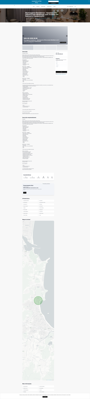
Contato (54, 6)
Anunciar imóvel (49, 6)
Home (34, 6)
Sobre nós (37, 6)
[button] (23, 36)
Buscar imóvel (43, 6)
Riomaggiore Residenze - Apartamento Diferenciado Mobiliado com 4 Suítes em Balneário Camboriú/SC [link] (47, 18)
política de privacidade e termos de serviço (61, 74)
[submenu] (75, 6)
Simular (25, 192)
